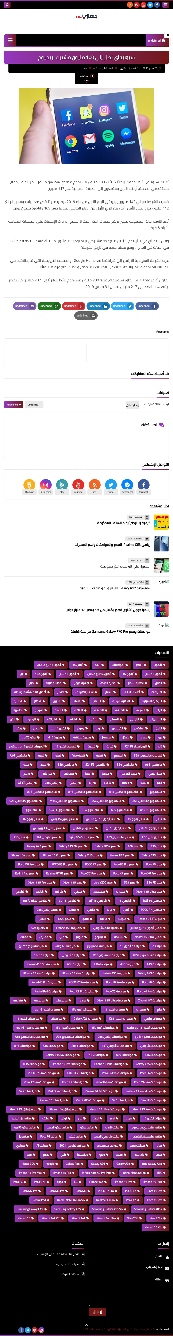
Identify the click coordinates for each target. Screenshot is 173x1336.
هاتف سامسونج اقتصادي (146, 1136)
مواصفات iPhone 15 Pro (67, 1064)
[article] (47, 353)
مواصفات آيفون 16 (103, 1027)
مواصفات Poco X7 (73, 1082)
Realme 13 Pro (105, 1200)
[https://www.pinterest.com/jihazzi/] (14, 1330)
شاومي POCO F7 (151, 909)
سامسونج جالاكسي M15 (65, 801)
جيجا (88, 773)
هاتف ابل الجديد (21, 1118)
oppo (60, 1182)
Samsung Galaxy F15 (30, 1209)
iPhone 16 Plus (152, 1182)
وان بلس (139, 1154)
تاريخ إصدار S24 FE (135, 746)
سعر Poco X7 (121, 873)
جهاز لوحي (155, 773)
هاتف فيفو (76, 1136)
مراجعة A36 (101, 964)
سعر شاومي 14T (47, 837)
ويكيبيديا (82, 1154)
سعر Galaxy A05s (105, 846)
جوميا (105, 773)
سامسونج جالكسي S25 (23, 801)
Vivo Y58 (132, 1218)
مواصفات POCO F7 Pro (42, 1073)
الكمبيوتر (156, 719)
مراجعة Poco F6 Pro (118, 982)
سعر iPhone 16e (21, 855)
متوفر (79, 937)
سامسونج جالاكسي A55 (147, 801)
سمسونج (99, 891)
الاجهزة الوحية (121, 701)
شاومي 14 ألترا (152, 900)
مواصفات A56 (124, 1055)
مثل (61, 937)
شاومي (19, 891)
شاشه (40, 891)
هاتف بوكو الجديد (58, 1127)
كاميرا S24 (38, 928)
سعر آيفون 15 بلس (63, 819)
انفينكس (117, 728)
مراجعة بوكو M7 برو (31, 946)
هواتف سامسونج (107, 1145)
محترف (43, 937)
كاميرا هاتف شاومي (106, 928)
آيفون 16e (41, 674)
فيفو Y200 (64, 918)
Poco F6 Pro (154, 1191)
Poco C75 (40, 1182)
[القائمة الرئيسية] (10, 40)
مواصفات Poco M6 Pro (148, 1082)
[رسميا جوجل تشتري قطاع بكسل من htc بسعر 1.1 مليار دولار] (161, 609)
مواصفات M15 (32, 1064)
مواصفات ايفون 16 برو (30, 1027)
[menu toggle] (165, 5)
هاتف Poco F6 (49, 1136)
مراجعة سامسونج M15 (107, 955)
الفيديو (39, 710)
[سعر (139, 664)
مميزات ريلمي (153, 1018)
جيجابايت (69, 773)
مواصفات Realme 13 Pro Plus (144, 1091)
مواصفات (56, 1018)
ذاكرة (125, 782)
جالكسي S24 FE (95, 764)
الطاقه (78, 710)
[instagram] (41, 1330)
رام (90, 782)
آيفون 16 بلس (67, 674)
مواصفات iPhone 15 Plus (109, 1064)
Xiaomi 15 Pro (153, 1227)
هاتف (45, 1118)
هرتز (159, 1145)
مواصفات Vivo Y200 (88, 1100)
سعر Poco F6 (154, 864)
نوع (80, 1118)
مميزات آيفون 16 (81, 1009)
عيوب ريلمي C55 (47, 909)
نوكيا (64, 1118)
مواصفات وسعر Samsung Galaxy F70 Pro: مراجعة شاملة (110, 631)
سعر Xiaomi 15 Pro (40, 882)
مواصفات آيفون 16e (67, 1027)
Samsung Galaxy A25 (67, 1209)
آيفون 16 (128, 674)
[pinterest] (137, 5)
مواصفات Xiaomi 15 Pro (147, 1109)
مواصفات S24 (27, 1091)
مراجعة (157, 946)
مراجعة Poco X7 (116, 991)
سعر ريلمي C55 (152, 837)
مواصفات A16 (22, 1045)
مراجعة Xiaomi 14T (150, 1000)
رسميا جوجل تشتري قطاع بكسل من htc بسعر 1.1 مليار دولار (108, 610)
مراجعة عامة (42, 955)
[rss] (130, 5)
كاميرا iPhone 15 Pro (69, 928)
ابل (22, 674)
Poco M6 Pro (56, 1191)
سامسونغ (32, 810)
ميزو (129, 1118)
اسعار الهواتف (85, 692)
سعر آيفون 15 (136, 819)
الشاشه (99, 710)
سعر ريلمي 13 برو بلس (47, 828)
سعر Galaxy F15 (120, 855)
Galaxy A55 (73, 1163)
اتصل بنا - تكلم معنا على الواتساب (58, 1254)
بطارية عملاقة (82, 737)
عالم (109, 909)
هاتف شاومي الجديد (106, 1136)
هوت (159, 1154)
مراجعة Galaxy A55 (115, 973)
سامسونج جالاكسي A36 (42, 791)
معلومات (62, 1000)
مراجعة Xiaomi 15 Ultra (112, 1000)
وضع (102, 1154)
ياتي (63, 1154)
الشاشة (120, 710)
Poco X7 (131, 1200)
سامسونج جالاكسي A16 (83, 791)
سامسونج (156, 791)
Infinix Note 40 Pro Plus (96, 1172)
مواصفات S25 (121, 1100)
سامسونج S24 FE (59, 810)
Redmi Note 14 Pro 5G (71, 1200)
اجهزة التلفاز (136, 683)
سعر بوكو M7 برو (83, 828)
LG (76, 1182)
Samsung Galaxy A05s (148, 1209)
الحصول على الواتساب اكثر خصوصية (125, 566)
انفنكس (139, 728)
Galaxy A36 (98, 1163)
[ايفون (158, 664)
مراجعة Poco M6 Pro (44, 982)
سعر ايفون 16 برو (116, 828)
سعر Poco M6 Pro (29, 864)
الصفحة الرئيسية (104, 68)
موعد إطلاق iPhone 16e (63, 1109)
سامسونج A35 (120, 810)
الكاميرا (18, 710)
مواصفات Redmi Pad (60, 1091)
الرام (159, 710)
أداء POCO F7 (132, 692)
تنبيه (41, 755)
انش (12, 719)
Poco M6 (81, 1191)
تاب (160, 746)
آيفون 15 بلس (153, 674)
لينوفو (99, 937)
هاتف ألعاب (112, 1127)
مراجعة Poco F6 (152, 982)
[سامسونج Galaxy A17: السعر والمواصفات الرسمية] (161, 587)
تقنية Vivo (78, 755)
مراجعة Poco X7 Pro (81, 991)
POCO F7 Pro (106, 1191)
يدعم (46, 1154)
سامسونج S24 (91, 810)
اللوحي (134, 719)
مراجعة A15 (154, 964)
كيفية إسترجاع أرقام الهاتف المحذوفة (123, 523)
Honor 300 (28, 1163)
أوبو (98, 728)
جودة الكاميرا (128, 773)
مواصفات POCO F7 (79, 1073)
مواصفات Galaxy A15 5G (61, 1055)
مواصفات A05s (81, 1045)
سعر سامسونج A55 (119, 837)
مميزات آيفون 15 (114, 1009)
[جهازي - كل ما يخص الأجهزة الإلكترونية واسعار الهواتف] (86, 16)
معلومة (39, 1000)
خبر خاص (47, 773)
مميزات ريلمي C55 (121, 1018)
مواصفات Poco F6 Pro (115, 1073)
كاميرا (42, 918)
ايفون (80, 728)
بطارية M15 (54, 737)
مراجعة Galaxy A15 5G (41, 964)
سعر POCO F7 (93, 864)
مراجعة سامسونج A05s (147, 955)
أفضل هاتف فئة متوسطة (30, 692)
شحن (126, 909)
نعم (112, 1118)
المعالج (114, 719)
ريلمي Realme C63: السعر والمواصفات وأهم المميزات (112, 544)
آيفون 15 (77, 664)
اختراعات (156, 692)
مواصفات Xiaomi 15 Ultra (105, 1109)
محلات (24, 937)
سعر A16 (19, 837)
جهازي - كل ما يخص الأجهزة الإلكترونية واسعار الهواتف (117, 1329)
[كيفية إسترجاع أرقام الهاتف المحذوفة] (161, 522)
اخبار (32, 683)
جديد (86, 68)
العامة (59, 710)
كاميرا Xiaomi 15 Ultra (148, 937)
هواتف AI (42, 1145)
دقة (143, 782)
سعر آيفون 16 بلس (150, 828)
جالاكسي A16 (18, 755)
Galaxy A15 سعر (152, 1163)
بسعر (144, 737)
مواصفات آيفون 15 (27, 1018)
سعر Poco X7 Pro (91, 873)
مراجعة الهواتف (65, 946)
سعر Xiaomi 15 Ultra (149, 891)
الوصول (31, 719)
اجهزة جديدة (108, 683)
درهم (26, 773)
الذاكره (18, 701)
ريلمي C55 (51, 782)
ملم (159, 1009)
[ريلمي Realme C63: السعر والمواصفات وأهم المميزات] (161, 543)
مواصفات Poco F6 (151, 1073)
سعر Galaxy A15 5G (71, 846)
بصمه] (106, 737)
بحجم (36, 728)
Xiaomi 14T (78, 1218)
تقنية (99, 755)
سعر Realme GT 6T (57, 873)
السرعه (140, 710)
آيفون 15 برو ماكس (49, 664)
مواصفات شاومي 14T (115, 1045)
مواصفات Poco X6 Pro (109, 1082)
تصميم (118, 755)
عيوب (72, 909)
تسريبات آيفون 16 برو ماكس (26, 746)
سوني (78, 891)
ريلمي (73, 782)
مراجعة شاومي (71, 955)
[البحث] (7, 5)
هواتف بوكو (137, 1145)
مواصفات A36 (153, 1055)
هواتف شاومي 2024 (72, 1145)
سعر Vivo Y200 (103, 882)
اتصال (158, 683)
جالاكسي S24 (125, 764)
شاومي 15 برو (67, 900)
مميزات (141, 1009)
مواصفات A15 (51, 1045)
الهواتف (52, 719)
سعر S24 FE (154, 882)
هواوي (20, 1145)
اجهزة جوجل (81, 683)
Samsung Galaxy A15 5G (107, 1209)
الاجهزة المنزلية (152, 701)
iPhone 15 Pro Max (30, 1172)
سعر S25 (129, 882)
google (50, 1163)
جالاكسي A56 (153, 764)
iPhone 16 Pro (123, 1182)
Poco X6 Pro (154, 1200)
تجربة (110, 746)
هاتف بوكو (87, 1127)
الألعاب (97, 701)
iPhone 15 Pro (62, 1172)
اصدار (60, 692)
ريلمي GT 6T (25, 782)
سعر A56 (133, 846)
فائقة (103, 918)
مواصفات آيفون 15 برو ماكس (144, 1027)
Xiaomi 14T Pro (51, 1218)
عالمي (91, 909)
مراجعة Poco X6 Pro (149, 991)
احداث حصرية (54, 683)
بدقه (19, 728)
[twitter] (150, 5)
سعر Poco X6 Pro (151, 873)
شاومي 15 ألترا (97, 900)
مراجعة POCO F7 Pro (82, 982)
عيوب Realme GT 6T (150, 918)
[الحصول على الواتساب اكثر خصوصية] (161, 565)
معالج (82, 1000)
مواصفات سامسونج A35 (71, 1036)
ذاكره (107, 782)
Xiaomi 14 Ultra (106, 1218)
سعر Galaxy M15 (88, 855)
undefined (154, 40)
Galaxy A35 (123, 1163)
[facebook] (157, 5)
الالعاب (77, 701)
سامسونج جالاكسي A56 (106, 801)
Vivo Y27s (156, 1218)
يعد (29, 1154)
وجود (119, 1154)
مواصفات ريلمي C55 (110, 1036)
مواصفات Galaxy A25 (149, 1064)
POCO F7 (130, 1191)
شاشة (59, 891)
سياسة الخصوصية (67, 1264)
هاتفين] (24, 1136)
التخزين (57, 701)
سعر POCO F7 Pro (62, 864)
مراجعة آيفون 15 (130, 946)
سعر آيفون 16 (31, 819)
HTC (159, 1172)
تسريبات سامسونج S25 (148, 755)
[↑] (86, 1325)
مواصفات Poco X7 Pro (37, 1082)
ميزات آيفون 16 (152, 1118)
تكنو (58, 755)
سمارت (120, 891)
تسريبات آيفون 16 (65, 746)
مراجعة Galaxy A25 (150, 973)
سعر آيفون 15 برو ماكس (101, 819)
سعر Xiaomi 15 (73, 882)
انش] (159, 728)
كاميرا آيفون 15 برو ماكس (146, 928)
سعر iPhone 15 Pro (54, 855)
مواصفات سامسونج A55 (30, 1036)
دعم (159, 782)
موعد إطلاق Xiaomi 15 (23, 1109)
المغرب (93, 719)
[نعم (97, 664)
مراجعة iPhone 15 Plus (76, 973)
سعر (159, 819)
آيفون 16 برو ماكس (99, 674)
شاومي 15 (125, 900)
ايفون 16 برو (58, 728)
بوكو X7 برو (29, 737)
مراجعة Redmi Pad (46, 991)
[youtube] (143, 5)
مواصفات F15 (96, 1055)
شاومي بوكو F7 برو (35, 900)
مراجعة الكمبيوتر (98, 946)
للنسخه (118, 937)
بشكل (125, 737)
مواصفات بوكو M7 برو (148, 1036)
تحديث (91, 746)
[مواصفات (118, 664)
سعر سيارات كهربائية (82, 837)
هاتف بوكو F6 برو (25, 1127)
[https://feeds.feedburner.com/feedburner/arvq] (8, 1330)
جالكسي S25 (66, 764)
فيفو (85, 918)
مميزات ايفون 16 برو (47, 1009)
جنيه (26, 764)
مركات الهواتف (69, 1274)
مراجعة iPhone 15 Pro (37, 973)
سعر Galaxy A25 (37, 846)
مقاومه (18, 1000)
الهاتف (73, 719)
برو (160, 737)
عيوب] (122, 918)
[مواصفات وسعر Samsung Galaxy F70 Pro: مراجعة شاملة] (161, 630)
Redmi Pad (39, 1200)
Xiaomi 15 (24, 1218)
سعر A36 (156, 846)
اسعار (108, 692)
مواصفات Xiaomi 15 (52, 1100)
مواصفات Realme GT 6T (99, 1091)
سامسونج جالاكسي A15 (124, 791)
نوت (96, 1118)
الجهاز (38, 701)
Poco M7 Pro (29, 1191)
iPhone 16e (96, 1182)
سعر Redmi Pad (25, 873)
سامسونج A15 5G (151, 810)
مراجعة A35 (127, 964)
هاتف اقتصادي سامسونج (146, 1127)
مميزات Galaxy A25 (86, 1018)
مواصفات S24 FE (151, 1100)
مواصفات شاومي (151, 1045)
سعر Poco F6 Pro (124, 864)
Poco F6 (18, 1182)
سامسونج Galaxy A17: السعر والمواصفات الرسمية (115, 588)
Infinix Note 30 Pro (134, 1172)
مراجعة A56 (74, 964)
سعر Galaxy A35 (152, 855)
